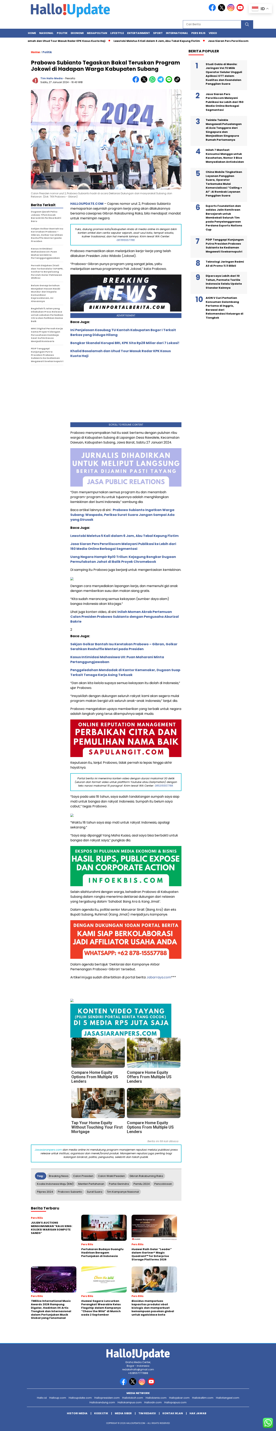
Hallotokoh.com (132, 1398)
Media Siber (123, 1413)
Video (213, 33)
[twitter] (222, 10)
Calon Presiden (83, 1176)
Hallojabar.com (179, 1398)
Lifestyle (117, 33)
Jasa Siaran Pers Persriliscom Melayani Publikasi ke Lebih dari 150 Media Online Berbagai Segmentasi (123, 546)
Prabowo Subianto (70, 1192)
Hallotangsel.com (227, 1398)
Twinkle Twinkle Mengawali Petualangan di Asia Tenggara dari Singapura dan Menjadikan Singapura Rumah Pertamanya (224, 130)
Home (32, 33)
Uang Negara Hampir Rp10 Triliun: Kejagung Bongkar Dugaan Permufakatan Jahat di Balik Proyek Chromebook (123, 559)
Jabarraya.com (158, 977)
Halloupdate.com (80, 1398)
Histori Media (77, 1413)
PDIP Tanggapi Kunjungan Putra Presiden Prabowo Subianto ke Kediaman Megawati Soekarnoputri (225, 245)
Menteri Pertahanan (91, 1184)
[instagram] (231, 10)
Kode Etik (101, 1413)
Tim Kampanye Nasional (123, 1192)
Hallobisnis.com (156, 1398)
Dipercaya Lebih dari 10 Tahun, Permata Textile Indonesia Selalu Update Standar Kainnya (224, 282)
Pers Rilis (198, 33)
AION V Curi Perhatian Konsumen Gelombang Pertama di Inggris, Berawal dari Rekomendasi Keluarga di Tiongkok (224, 308)
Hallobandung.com (102, 1402)
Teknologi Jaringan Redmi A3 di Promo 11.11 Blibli (225, 264)
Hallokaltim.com (202, 1398)
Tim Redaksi (147, 1413)
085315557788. (164, 786)
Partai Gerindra (119, 1184)
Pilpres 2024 (45, 1192)
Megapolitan (97, 33)
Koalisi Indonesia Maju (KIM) (55, 1184)
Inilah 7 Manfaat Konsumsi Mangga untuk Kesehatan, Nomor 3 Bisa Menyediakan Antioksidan (225, 156)
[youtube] (241, 10)
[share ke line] (170, 81)
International (177, 33)
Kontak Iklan (172, 1413)
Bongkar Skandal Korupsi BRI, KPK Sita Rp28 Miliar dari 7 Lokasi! (124, 343)
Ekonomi (77, 33)
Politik (62, 33)
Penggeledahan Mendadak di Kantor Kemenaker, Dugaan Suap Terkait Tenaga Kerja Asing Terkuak (125, 672)
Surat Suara (94, 1192)
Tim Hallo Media (51, 78)
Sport (158, 33)
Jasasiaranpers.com (48, 1150)
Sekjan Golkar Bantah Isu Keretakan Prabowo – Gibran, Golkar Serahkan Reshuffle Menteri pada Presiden (123, 646)
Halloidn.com (153, 1402)
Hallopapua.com (175, 1402)
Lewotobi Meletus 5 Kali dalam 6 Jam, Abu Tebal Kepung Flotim (130, 41)
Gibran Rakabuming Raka (146, 1176)
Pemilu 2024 (142, 1184)
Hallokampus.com (130, 1402)
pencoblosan (163, 1184)
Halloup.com (57, 1398)
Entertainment (138, 33)
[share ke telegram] (161, 81)
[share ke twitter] (145, 81)
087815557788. (126, 240)
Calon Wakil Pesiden (111, 1176)
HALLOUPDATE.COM (86, 203)
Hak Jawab (198, 1413)
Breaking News (58, 1176)
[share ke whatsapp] (153, 81)
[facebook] (213, 10)
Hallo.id (42, 1398)
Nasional (46, 33)
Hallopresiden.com (107, 1398)
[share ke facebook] (137, 81)
